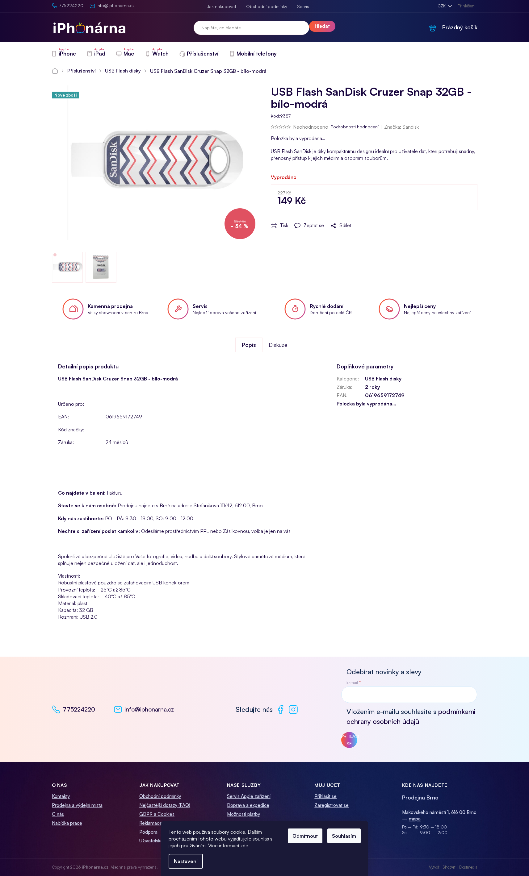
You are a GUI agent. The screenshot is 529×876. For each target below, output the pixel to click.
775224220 (79, 709)
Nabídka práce (67, 823)
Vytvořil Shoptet (442, 867)
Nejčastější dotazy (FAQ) (164, 805)
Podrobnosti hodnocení (355, 126)
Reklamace (150, 823)
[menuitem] (63, 53)
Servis (303, 6)
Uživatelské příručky (159, 841)
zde (244, 845)
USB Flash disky (383, 379)
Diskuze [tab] (278, 344)
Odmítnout (305, 836)
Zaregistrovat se (331, 805)
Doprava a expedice (248, 805)
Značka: (401, 127)
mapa (415, 819)
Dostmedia (468, 867)
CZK (442, 5)
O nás (58, 814)
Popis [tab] (249, 344)
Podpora (148, 832)
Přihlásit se (349, 739)
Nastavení (186, 861)
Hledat (322, 26)
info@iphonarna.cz (149, 709)
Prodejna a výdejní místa (77, 805)
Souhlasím (344, 836)
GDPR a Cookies (156, 814)
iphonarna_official (293, 709)
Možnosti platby (243, 814)
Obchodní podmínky (266, 6)
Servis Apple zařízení (249, 796)
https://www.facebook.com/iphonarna (280, 709)
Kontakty (61, 796)
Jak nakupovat (221, 6)
